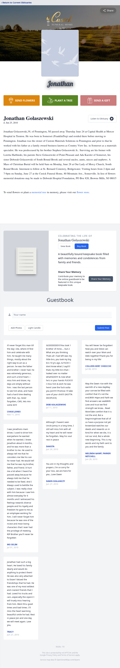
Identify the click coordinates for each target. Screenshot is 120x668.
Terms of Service (68, 655)
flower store (83, 192)
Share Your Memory (100, 279)
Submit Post (103, 327)
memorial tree (38, 192)
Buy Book (81, 246)
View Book (65, 246)
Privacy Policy (51, 655)
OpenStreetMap (63, 660)
